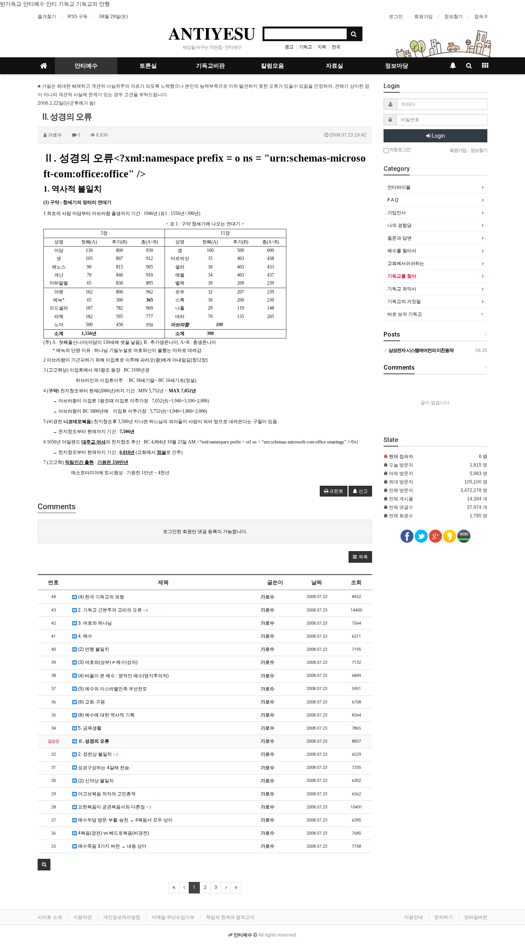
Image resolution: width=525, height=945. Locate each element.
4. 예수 (84, 636)
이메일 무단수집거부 (173, 917)
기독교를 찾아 (401, 276)
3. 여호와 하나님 (94, 623)
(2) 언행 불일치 (93, 649)
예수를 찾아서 (401, 250)
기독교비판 (210, 65)
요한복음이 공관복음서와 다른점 (114, 807)
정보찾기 (453, 16)
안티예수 (86, 65)
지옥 (321, 47)
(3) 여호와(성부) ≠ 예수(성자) (107, 662)
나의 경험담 (399, 225)
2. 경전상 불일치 (97, 754)
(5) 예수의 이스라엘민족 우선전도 (112, 689)
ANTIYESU (212, 33)
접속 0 (480, 16)
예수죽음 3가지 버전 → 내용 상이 (111, 846)
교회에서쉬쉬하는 (405, 263)
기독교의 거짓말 (404, 301)
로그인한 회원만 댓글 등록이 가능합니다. (205, 531)
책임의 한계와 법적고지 (230, 917)
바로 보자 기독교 (404, 314)
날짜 (316, 582)
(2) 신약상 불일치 (95, 780)
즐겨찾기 (47, 16)
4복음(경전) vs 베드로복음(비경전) (113, 833)
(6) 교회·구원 (91, 702)
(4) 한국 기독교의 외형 (100, 597)
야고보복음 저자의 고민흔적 (106, 794)
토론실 (148, 65)
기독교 (305, 47)
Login (438, 136)
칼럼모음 (272, 65)
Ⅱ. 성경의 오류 (93, 741)
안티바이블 (398, 187)
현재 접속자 (401, 456)
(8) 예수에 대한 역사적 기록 (106, 715)
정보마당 (396, 65)
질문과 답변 (399, 238)
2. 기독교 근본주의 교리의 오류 (112, 610)
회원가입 (423, 16)
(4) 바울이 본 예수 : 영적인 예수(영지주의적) (123, 675)
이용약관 (82, 917)
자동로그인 (399, 149)
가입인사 (396, 212)
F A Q (392, 200)
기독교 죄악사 (401, 289)
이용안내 (413, 917)
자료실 (334, 65)
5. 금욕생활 (89, 728)
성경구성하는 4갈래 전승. (103, 767)
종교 (289, 47)
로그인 (396, 16)
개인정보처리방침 (121, 917)
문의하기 (443, 917)
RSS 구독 (78, 16)
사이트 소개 (50, 917)
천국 (336, 47)
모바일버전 (475, 917)
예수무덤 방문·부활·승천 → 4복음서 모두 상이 (125, 820)
